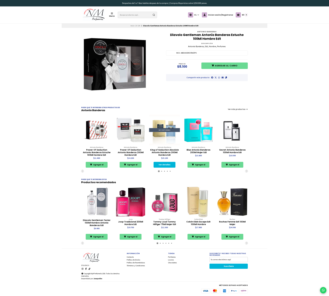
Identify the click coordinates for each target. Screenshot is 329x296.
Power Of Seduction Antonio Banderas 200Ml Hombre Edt (131, 152)
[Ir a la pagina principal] (93, 14)
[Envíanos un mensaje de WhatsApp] (323, 290)
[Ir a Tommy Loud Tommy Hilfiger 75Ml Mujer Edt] (164, 202)
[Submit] (154, 15)
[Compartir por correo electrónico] (222, 78)
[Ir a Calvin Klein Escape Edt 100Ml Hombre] (198, 202)
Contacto (130, 257)
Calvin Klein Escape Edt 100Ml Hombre (198, 223)
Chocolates (172, 263)
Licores (171, 260)
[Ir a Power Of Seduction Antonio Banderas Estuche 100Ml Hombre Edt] (96, 130)
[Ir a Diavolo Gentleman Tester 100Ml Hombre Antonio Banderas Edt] (96, 202)
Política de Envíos (133, 260)
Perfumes (172, 257)
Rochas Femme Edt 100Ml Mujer (232, 223)
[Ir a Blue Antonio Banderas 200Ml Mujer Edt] (198, 130)
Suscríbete (229, 266)
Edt (139, 26)
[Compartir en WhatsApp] (219, 78)
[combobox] (137, 15)
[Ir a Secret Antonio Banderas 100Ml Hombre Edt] (232, 130)
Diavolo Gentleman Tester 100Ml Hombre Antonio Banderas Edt (97, 223)
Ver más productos (237, 109)
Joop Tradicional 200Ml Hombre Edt (130, 223)
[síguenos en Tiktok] (89, 268)
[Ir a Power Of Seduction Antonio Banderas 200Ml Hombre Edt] (130, 130)
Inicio (133, 26)
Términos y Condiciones (136, 265)
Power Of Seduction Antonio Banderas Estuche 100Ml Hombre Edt (97, 152)
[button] (226, 78)
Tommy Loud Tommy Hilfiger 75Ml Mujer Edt (164, 223)
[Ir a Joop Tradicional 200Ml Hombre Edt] (130, 202)
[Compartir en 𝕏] (215, 78)
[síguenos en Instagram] (82, 268)
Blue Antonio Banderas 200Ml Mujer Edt (198, 151)
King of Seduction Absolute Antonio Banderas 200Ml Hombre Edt (164, 152)
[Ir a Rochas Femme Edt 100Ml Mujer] (232, 202)
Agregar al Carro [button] (98, 165)
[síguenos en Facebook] (86, 268)
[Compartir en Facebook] (212, 78)
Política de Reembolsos (136, 263)
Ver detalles (164, 164)
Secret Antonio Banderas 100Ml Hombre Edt (232, 151)
